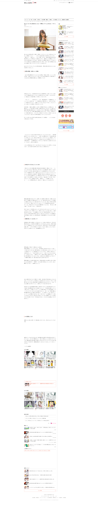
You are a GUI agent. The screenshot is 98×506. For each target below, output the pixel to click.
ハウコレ (30, 26)
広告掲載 (64, 497)
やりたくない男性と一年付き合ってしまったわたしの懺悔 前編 (36, 418)
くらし (56, 0)
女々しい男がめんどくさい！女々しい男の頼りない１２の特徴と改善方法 (37, 420)
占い (66, 0)
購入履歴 (67, 19)
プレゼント (68, 0)
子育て (54, 0)
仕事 (31, 450)
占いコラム (59, 19)
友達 (40, 450)
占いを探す (34, 19)
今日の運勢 (43, 19)
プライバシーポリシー (43, 497)
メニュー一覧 (72, 0)
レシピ (59, 0)
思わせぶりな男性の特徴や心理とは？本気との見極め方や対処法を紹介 (37, 416)
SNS (28, 450)
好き (33, 450)
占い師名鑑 (55, 19)
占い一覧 (30, 19)
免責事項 (60, 497)
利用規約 (37, 497)
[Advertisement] (49, 11)
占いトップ (26, 19)
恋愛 (49, 450)
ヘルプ (56, 496)
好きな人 (45, 450)
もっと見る (40, 490)
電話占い (47, 19)
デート (37, 450)
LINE (25, 450)
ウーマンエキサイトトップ (63, 2)
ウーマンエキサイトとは (45, 496)
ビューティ (61, 0)
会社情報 (33, 497)
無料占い (51, 19)
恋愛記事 (63, 19)
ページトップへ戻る (66, 130)
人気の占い (39, 19)
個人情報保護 (50, 497)
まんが (64, 0)
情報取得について (55, 497)
